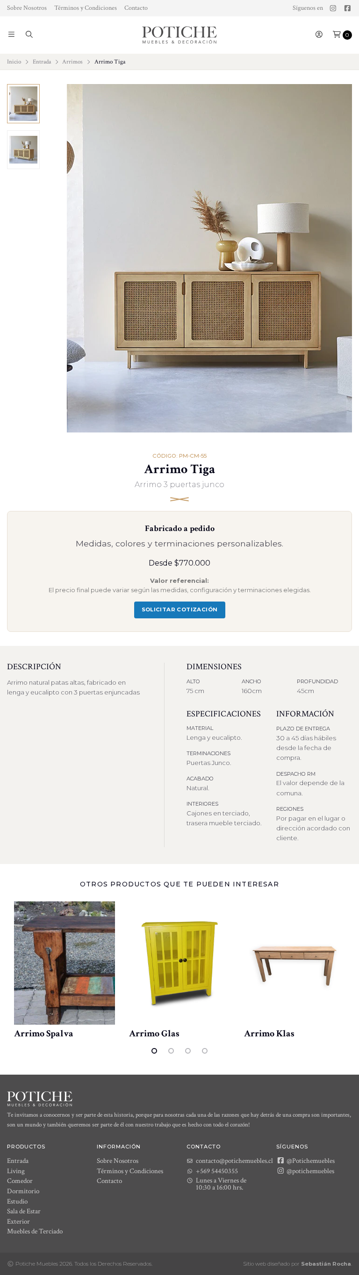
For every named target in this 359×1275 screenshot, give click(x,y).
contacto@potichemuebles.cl (234, 1160)
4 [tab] (205, 1051)
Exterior (18, 1221)
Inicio (14, 61)
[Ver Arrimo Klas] (294, 963)
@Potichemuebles (310, 1160)
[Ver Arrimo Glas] (179, 963)
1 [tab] (154, 1051)
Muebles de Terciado (35, 1231)
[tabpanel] (64, 970)
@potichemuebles (309, 1171)
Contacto (136, 8)
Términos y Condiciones (85, 8)
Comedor (20, 1180)
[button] (11, 35)
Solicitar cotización (180, 609)
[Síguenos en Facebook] (347, 8)
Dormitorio (23, 1191)
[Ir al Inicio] (179, 35)
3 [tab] (188, 1051)
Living (16, 1171)
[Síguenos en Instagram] (333, 8)
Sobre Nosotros (27, 8)
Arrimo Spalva (43, 1033)
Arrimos (72, 61)
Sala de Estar (24, 1211)
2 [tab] (171, 1051)
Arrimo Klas (269, 1033)
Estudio (17, 1201)
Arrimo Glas (154, 1033)
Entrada (42, 61)
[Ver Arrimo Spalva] (64, 963)
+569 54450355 (217, 1171)
